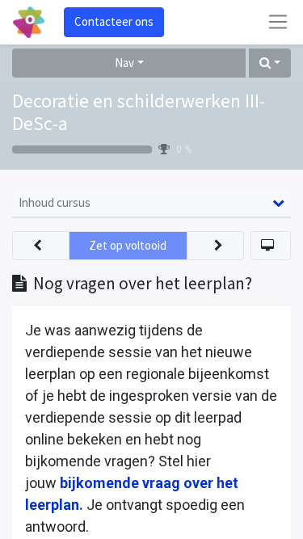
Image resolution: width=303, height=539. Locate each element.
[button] (270, 63)
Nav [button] (124, 62)
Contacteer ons (114, 21)
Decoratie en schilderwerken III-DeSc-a (138, 113)
